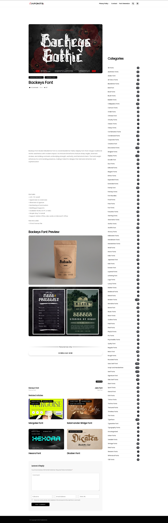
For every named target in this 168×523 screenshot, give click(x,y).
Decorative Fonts (113, 148)
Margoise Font (36, 423)
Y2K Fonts (111, 459)
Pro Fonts (111, 335)
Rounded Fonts (113, 359)
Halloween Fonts (113, 236)
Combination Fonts (114, 132)
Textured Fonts (113, 407)
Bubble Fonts (112, 100)
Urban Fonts (112, 435)
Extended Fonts (113, 184)
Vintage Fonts (112, 443)
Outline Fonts (112, 319)
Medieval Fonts (113, 292)
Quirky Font (112, 343)
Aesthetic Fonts (113, 72)
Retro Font (111, 351)
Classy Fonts (74, 401)
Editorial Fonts (112, 168)
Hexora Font (35, 453)
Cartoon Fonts (113, 108)
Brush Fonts (112, 96)
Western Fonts (113, 451)
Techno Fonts (36, 434)
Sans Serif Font (113, 363)
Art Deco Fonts (113, 80)
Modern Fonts (51, 77)
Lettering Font (112, 276)
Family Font (112, 188)
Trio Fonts (111, 415)
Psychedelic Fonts (114, 339)
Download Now (66, 353)
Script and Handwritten (77, 404)
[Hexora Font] (46, 439)
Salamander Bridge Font (79, 423)
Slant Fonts (111, 383)
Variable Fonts (112, 439)
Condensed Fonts (114, 136)
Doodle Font (112, 160)
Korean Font (112, 268)
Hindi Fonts (111, 248)
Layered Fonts (112, 272)
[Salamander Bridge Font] (84, 409)
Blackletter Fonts (36, 77)
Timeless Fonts (113, 411)
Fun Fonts (111, 208)
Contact (114, 3)
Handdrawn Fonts (114, 240)
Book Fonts (111, 92)
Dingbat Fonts (112, 152)
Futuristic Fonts (113, 212)
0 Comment (34, 87)
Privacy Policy (103, 3)
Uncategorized (113, 431)
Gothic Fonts (112, 224)
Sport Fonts (112, 387)
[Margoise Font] (46, 409)
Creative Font (112, 144)
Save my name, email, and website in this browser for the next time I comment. (57, 500)
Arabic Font (112, 76)
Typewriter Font (113, 423)
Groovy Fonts (112, 232)
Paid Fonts (111, 323)
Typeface (111, 419)
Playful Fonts (112, 331)
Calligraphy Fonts (113, 104)
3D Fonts (111, 68)
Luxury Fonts (112, 284)
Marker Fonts (112, 288)
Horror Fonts (112, 252)
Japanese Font (113, 260)
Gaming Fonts (112, 216)
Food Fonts (111, 200)
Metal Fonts (112, 296)
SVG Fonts (111, 395)
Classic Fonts (112, 124)
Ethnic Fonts (112, 176)
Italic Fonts (111, 256)
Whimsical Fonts (113, 455)
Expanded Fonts (113, 180)
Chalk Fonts (112, 112)
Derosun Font (34, 389)
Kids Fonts (111, 264)
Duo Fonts (111, 164)
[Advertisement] (84, 11)
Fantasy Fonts (112, 192)
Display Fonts (36, 401)
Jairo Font (98, 389)
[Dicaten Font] (84, 439)
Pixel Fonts (111, 327)
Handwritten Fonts (114, 244)
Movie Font (111, 307)
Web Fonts (111, 447)
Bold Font (111, 88)
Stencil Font (112, 391)
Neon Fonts (111, 315)
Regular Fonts (112, 347)
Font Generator (124, 3)
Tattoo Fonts (112, 399)
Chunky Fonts (112, 120)
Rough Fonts (112, 355)
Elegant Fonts (112, 172)
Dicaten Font (73, 453)
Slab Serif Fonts (113, 379)
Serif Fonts (35, 404)
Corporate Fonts (113, 140)
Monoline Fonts (113, 303)
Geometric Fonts (113, 220)
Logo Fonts (111, 280)
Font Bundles (112, 196)
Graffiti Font (112, 228)
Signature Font (113, 375)
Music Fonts (112, 311)
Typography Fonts (114, 427)
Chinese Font (112, 116)
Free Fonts (111, 204)
